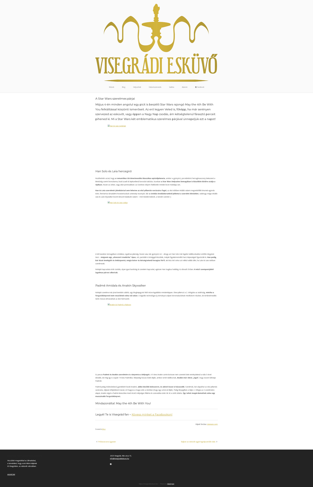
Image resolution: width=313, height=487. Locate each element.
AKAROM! (11, 475)
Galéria (171, 87)
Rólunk (111, 87)
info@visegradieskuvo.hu (119, 459)
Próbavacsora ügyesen (107, 442)
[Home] (156, 43)
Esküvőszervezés (155, 87)
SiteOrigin (170, 484)
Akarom (184, 87)
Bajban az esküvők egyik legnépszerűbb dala (198, 442)
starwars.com (212, 424)
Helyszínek (137, 87)
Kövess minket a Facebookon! (152, 414)
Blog (123, 87)
